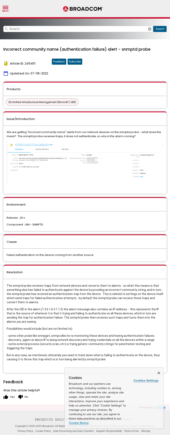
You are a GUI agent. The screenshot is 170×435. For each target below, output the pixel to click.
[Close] (159, 373)
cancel (150, 29)
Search (160, 28)
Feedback (59, 61)
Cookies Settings (146, 380)
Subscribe (75, 61)
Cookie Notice (79, 422)
